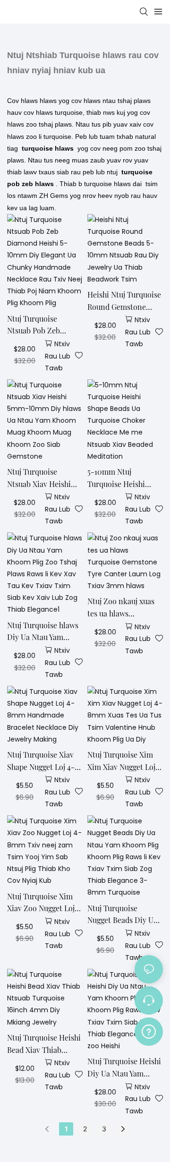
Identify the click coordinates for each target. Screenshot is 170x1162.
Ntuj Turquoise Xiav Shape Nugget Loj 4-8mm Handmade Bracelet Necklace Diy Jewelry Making (44, 761)
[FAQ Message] (149, 1030)
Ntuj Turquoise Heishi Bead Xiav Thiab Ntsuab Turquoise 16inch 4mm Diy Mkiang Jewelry (44, 1044)
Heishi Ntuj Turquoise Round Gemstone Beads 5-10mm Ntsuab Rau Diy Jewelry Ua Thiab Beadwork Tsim (124, 301)
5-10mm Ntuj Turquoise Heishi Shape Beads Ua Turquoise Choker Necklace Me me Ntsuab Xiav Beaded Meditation (120, 478)
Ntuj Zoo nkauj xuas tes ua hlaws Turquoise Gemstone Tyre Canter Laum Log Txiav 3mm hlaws (123, 607)
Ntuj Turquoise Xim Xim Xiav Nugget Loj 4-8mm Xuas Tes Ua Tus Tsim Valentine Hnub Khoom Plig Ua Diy (122, 761)
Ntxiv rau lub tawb (57, 356)
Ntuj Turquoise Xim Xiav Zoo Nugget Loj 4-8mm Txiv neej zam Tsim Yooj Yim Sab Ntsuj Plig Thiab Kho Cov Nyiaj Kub (43, 902)
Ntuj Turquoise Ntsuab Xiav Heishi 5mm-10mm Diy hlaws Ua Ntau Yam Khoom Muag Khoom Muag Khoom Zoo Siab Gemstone (42, 478)
